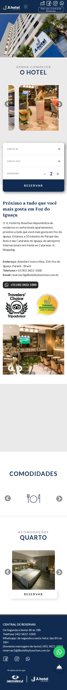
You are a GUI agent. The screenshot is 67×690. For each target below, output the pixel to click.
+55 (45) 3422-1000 (23, 284)
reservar (33, 185)
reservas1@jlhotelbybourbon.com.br (26, 650)
